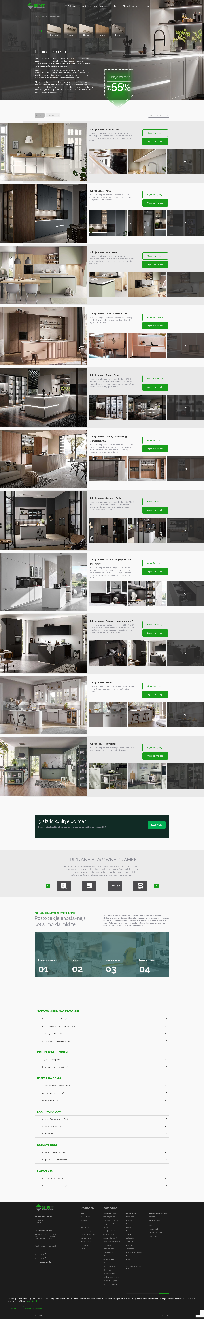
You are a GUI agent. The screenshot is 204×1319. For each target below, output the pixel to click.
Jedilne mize (130, 1238)
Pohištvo (72, 6)
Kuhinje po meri (131, 1213)
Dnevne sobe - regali (110, 1238)
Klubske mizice (108, 1256)
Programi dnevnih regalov (111, 1241)
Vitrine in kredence (109, 1249)
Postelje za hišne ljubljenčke (112, 1231)
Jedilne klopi (130, 1249)
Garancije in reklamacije (88, 1234)
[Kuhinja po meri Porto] (43, 213)
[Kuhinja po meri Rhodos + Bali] (43, 152)
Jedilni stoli (129, 1241)
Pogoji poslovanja (86, 1231)
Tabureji (105, 1227)
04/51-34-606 (42, 1254)
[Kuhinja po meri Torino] (43, 705)
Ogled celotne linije (155, 141)
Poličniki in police (108, 1252)
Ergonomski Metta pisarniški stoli (158, 1224)
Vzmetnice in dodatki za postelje (134, 1267)
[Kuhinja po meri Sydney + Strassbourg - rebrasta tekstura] (43, 459)
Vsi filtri (38, 115)
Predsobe (152, 1217)
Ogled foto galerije (155, 133)
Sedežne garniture (109, 1217)
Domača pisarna (154, 1220)
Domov (37, 16)
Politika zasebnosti (86, 1241)
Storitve (113, 6)
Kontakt (147, 6)
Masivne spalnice (109, 1266)
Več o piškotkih (31, 1301)
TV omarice (107, 1245)
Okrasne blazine (108, 1234)
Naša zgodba (85, 1220)
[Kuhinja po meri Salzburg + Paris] (43, 520)
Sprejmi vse (14, 1309)
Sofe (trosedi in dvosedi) (110, 1220)
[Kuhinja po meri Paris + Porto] (43, 275)
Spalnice (129, 1256)
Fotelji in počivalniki (109, 1224)
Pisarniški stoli (153, 1229)
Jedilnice (129, 1234)
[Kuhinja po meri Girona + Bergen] (43, 397)
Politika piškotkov (86, 1238)
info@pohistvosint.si (44, 1262)
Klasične (129, 1224)
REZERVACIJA (157, 825)
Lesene (128, 1227)
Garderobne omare (132, 1263)
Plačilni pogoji (85, 1227)
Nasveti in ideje (130, 6)
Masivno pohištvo (109, 1259)
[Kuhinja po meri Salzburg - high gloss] (43, 582)
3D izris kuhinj (85, 1245)
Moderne (129, 1220)
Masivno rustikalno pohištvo (112, 1284)
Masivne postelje (108, 1263)
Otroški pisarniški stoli (156, 1232)
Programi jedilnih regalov (134, 1252)
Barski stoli (129, 1245)
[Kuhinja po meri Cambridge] (43, 766)
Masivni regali (107, 1270)
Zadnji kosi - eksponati (93, 6)
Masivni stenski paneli (110, 1281)
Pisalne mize (153, 1236)
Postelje (128, 1259)
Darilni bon (84, 1224)
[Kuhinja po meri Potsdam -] (43, 643)
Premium (129, 1231)
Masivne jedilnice (109, 1273)
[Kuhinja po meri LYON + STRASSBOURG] (43, 336)
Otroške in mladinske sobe (158, 1213)
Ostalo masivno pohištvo (111, 1277)
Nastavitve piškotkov (34, 1309)
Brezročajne (130, 1217)
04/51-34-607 (42, 1258)
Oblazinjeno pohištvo (110, 1213)
